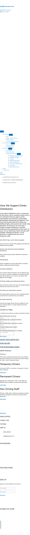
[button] (5, 10)
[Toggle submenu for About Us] (10, 149)
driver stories (6, 464)
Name (1, 316)
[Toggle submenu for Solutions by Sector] (19, 154)
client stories (6, 476)
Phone (1, 323)
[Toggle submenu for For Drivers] (11, 135)
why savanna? (7, 472)
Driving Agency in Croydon (10, 514)
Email (1, 319)
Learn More (3, 372)
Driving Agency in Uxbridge (5, 512)
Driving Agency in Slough (20, 514)
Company (2, 327)
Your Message (3, 330)
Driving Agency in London (16, 517)
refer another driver (8, 456)
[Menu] (2, 131)
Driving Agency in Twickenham (16, 512)
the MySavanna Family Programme (12, 448)
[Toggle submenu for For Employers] (13, 143)
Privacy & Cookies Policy (15, 533)
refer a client (6, 460)
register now (6, 452)
